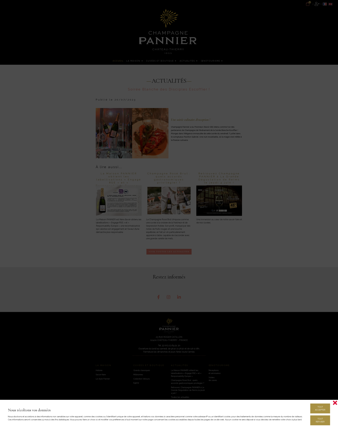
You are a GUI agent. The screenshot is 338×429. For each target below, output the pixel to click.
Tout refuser (320, 420)
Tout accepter (320, 408)
